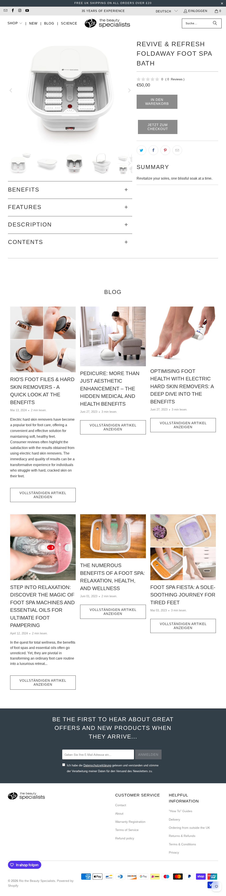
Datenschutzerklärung (97, 765)
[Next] (128, 90)
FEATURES (24, 207)
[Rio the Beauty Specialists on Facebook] (12, 11)
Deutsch (164, 11)
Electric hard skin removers (31, 419)
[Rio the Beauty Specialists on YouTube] (27, 11)
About (119, 813)
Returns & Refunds (182, 836)
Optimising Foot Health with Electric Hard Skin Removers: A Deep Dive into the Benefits (182, 386)
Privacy (174, 852)
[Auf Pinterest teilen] (165, 150)
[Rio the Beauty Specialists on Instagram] (20, 11)
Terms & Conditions (182, 844)
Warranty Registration (130, 821)
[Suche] (215, 23)
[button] (15, 23)
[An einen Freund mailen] (177, 150)
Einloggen (197, 11)
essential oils (46, 648)
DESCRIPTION (30, 224)
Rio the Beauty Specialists (37, 881)
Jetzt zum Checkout (157, 127)
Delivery (174, 819)
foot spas (21, 648)
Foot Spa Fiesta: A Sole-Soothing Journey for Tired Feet (182, 594)
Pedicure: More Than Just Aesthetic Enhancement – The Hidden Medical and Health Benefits (109, 388)
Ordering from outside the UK (189, 827)
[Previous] (11, 90)
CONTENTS (25, 242)
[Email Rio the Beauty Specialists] (5, 11)
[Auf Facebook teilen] (153, 150)
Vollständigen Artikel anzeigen (42, 495)
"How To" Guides (180, 811)
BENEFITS (23, 189)
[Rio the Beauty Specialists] (107, 24)
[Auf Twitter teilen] (141, 150)
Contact (120, 805)
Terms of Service (127, 830)
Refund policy (124, 838)
